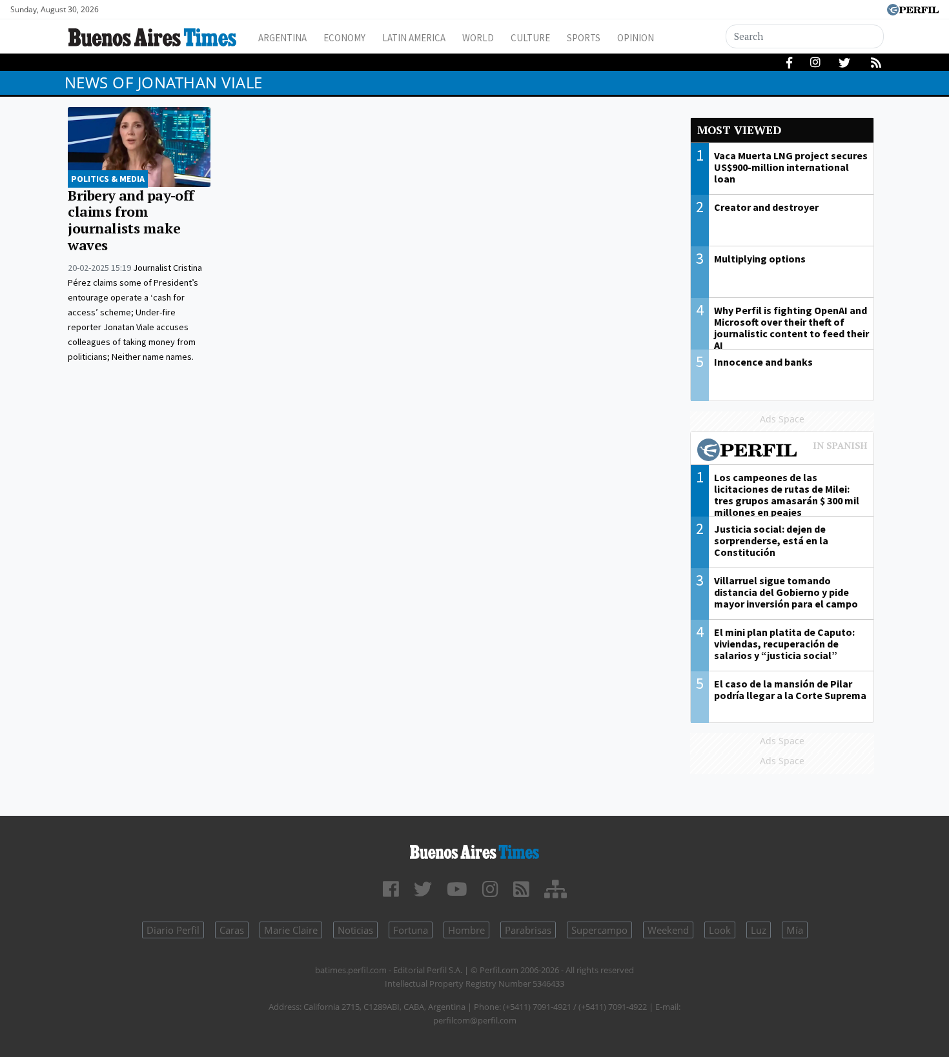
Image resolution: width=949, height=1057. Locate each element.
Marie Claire (291, 930)
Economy (344, 38)
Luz (758, 930)
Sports (583, 38)
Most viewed (739, 130)
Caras (231, 930)
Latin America (413, 38)
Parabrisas (528, 930)
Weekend (668, 930)
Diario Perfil (173, 930)
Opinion (635, 38)
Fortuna (410, 930)
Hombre (466, 930)
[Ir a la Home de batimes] (474, 849)
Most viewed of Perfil (782, 451)
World (478, 38)
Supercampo (599, 930)
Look (720, 930)
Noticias (355, 930)
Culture (530, 38)
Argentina (282, 38)
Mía (794, 930)
